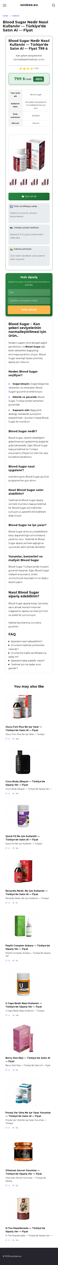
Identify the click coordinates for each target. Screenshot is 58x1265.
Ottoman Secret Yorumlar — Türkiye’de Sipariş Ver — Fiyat (23, 1172)
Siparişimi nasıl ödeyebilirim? (26, 641)
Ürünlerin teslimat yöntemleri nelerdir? (26, 647)
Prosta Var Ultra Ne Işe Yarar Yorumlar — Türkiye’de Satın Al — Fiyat (28, 1114)
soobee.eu (29, 5)
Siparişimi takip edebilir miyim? (28, 660)
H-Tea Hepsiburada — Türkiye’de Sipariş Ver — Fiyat (25, 1230)
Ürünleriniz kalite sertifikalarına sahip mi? (27, 655)
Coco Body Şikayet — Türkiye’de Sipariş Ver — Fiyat (25, 783)
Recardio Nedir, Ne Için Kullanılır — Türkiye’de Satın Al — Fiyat (26, 893)
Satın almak (30, 196)
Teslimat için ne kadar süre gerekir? (24, 666)
